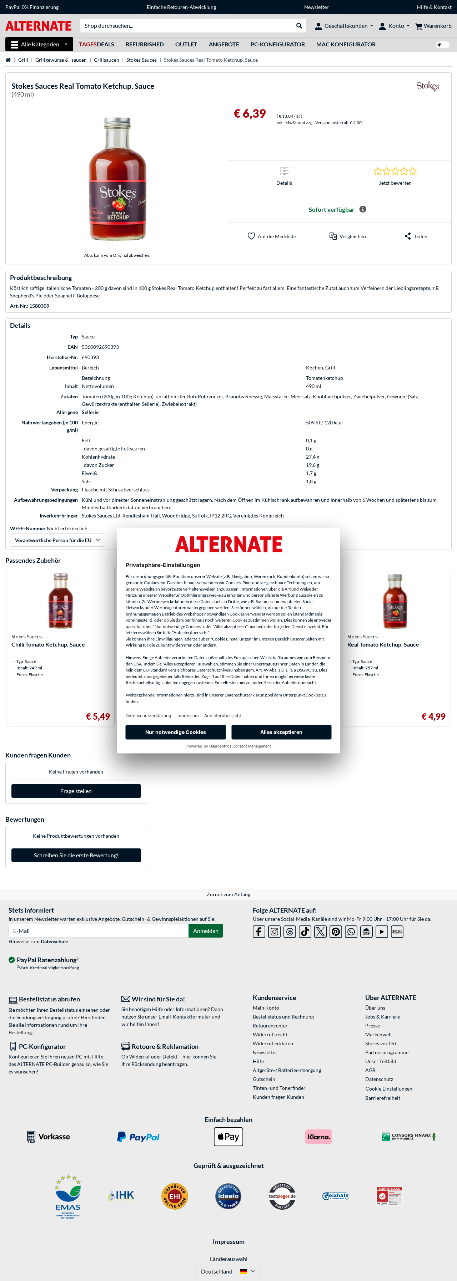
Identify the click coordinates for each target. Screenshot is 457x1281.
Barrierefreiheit (382, 1098)
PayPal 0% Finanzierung (32, 7)
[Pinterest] (336, 930)
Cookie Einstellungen (389, 1089)
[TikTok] (305, 930)
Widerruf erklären (273, 1043)
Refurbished (145, 44)
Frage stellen (76, 790)
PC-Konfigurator (278, 44)
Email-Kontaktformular (185, 1017)
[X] (320, 930)
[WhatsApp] (351, 930)
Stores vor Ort (381, 1043)
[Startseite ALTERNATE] (38, 25)
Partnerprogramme (386, 1052)
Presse (372, 1025)
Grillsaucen (106, 60)
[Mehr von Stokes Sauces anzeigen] (428, 91)
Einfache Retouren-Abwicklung (181, 7)
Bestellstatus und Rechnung (283, 1017)
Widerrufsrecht (270, 1034)
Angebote (224, 44)
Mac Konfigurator (346, 44)
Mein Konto (266, 1008)
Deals (96, 44)
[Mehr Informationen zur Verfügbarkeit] (363, 209)
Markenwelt (378, 1034)
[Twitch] (397, 930)
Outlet (186, 44)
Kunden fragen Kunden (278, 1097)
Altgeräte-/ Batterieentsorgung (287, 1070)
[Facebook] (259, 930)
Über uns (375, 1008)
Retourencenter (270, 1025)
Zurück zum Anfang (228, 894)
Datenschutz (55, 941)
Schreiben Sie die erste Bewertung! (76, 855)
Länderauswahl (228, 1258)
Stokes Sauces (141, 60)
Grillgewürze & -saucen (61, 60)
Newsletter (316, 7)
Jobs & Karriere (382, 1017)
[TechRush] (366, 930)
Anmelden (206, 930)
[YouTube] (382, 930)
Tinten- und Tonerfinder (279, 1088)
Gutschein (264, 1079)
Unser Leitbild (380, 1061)
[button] (348, 236)
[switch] (443, 44)
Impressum (229, 1241)
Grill (23, 60)
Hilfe (422, 7)
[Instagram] (274, 930)
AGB (370, 1070)
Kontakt (443, 7)
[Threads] (289, 930)
